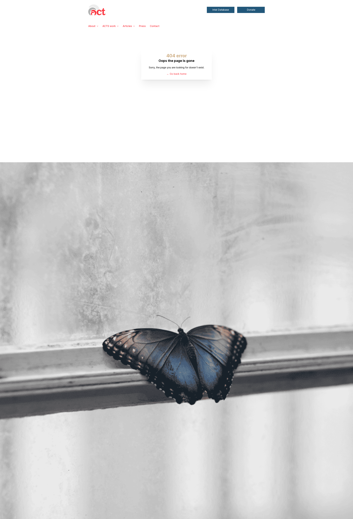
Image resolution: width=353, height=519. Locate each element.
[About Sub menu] (97, 26)
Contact (154, 26)
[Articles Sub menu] (134, 26)
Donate (251, 9)
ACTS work (109, 26)
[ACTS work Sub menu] (118, 26)
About (91, 26)
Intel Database (220, 9)
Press (142, 26)
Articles (127, 26)
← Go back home (176, 73)
